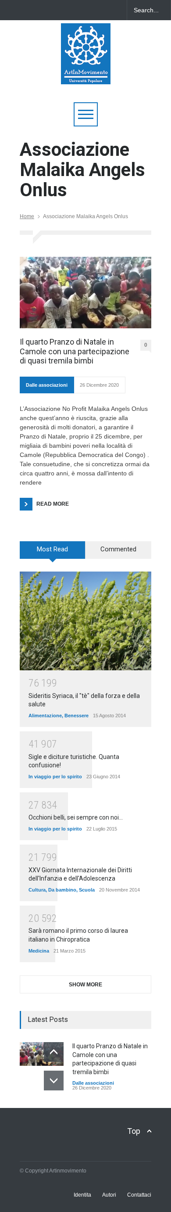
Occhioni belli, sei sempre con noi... (75, 817)
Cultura (37, 889)
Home (27, 216)
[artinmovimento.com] (85, 73)
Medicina (38, 950)
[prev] (54, 1052)
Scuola (87, 889)
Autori (109, 1195)
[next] (54, 1080)
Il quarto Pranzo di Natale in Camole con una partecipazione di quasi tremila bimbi (74, 351)
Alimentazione (45, 715)
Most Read (52, 549)
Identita (82, 1195)
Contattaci (139, 1195)
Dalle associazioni (47, 385)
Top (133, 1131)
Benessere (76, 715)
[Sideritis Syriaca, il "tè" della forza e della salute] (85, 621)
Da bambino (62, 889)
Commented (118, 549)
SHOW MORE (85, 985)
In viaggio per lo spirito (55, 776)
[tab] (53, 553)
